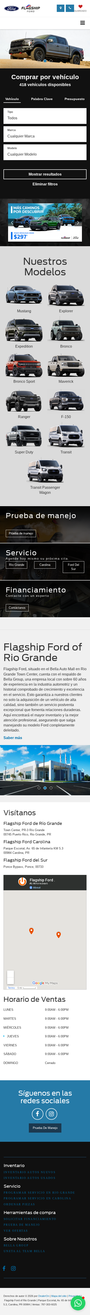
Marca (11, 130)
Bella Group (16, 1245)
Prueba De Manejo (45, 1128)
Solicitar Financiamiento (30, 1219)
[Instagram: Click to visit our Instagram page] (51, 1114)
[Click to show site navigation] (82, 23)
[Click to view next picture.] (76, 222)
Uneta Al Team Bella (24, 1251)
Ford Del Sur (73, 567)
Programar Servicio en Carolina (37, 1198)
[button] (7, 57)
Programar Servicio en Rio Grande (39, 1192)
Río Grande (16, 565)
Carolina (44, 565)
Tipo (10, 112)
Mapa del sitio (58, 1296)
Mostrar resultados (45, 174)
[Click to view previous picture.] (13, 222)
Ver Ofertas (16, 1230)
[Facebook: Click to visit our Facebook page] (37, 1114)
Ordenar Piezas (19, 1204)
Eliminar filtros (45, 184)
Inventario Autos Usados (30, 1178)
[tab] (12, 98)
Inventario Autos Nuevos (30, 1172)
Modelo (12, 148)
